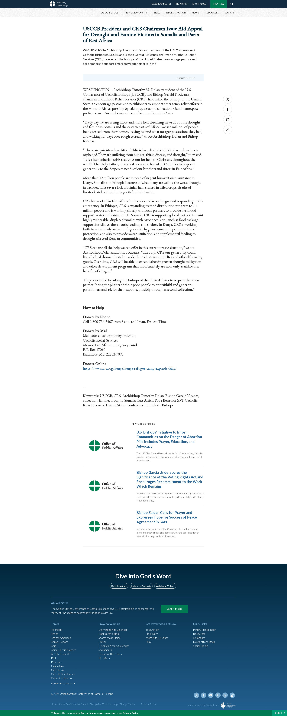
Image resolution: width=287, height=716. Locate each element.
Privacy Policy (148, 704)
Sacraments (105, 649)
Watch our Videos (165, 586)
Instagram (227, 119)
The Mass (104, 658)
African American (61, 637)
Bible (54, 658)
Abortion (56, 629)
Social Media (200, 645)
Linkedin (218, 695)
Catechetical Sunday (63, 674)
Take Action (152, 629)
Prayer (102, 641)
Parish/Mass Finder (204, 629)
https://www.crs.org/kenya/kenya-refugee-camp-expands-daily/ (130, 368)
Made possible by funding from (203, 704)
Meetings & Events (157, 637)
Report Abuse (199, 4)
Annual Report (59, 641)
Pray (148, 641)
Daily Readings (159, 4)
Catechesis (57, 670)
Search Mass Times (109, 637)
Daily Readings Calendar (170, 3)
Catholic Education (62, 678)
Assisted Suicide (60, 654)
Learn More (174, 609)
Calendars (199, 637)
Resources (199, 633)
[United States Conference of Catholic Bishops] (59, 4)
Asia (53, 645)
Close (278, 713)
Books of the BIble (109, 633)
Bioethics (56, 662)
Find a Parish (181, 4)
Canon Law (57, 666)
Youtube (210, 695)
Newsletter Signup (204, 641)
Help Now (218, 4)
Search (232, 4)
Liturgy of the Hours (110, 654)
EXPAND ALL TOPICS (61, 683)
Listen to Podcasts (141, 586)
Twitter (227, 99)
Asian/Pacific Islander (63, 649)
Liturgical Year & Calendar (114, 645)
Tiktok (227, 129)
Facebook (227, 109)
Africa (54, 633)
